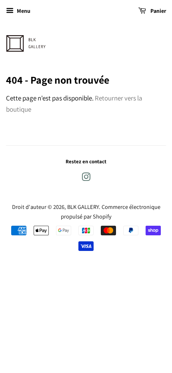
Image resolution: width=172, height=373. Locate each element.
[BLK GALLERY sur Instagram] (86, 178)
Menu (23, 10)
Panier (157, 10)
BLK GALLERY (83, 207)
